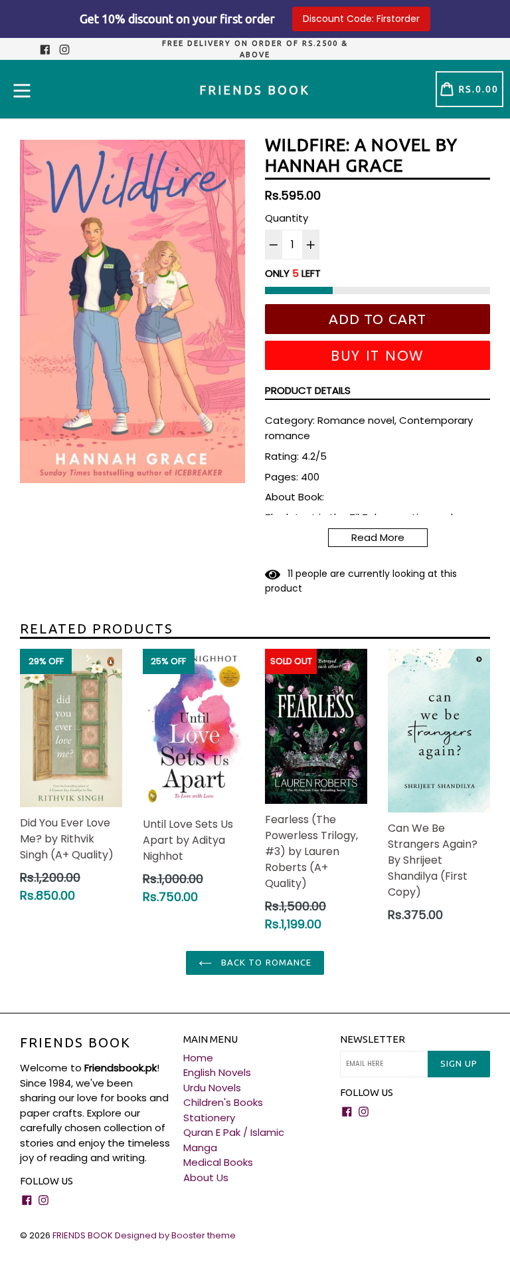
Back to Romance (264, 962)
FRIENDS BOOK (75, 1042)
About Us (205, 1177)
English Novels (217, 1072)
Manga (200, 1148)
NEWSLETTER (372, 1039)
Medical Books (218, 1162)
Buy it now (377, 355)
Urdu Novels (212, 1088)
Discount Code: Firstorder (361, 18)
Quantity (286, 218)
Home (198, 1058)
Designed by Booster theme (175, 1235)
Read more (377, 537)
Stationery (209, 1118)
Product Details (308, 390)
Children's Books (223, 1102)
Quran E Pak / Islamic (233, 1132)
